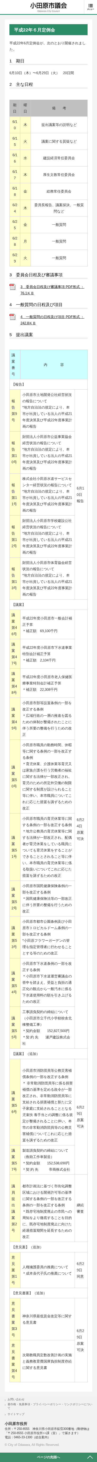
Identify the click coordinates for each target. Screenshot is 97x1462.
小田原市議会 (48, 7)
